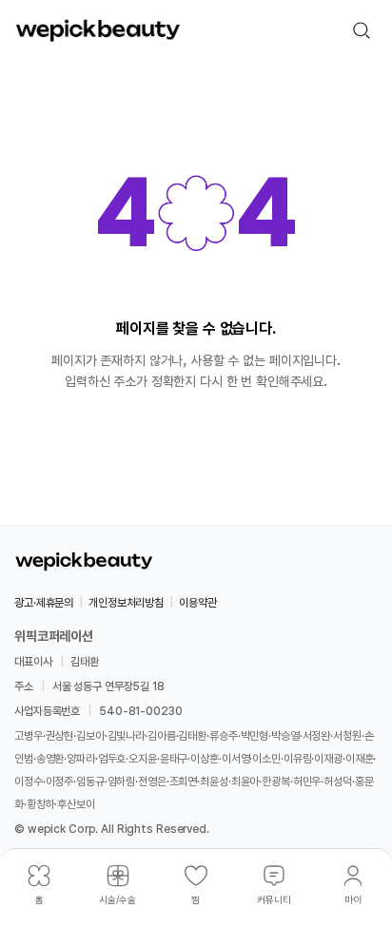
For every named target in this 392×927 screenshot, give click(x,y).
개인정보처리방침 (126, 602)
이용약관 (198, 602)
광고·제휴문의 (43, 602)
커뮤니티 (274, 899)
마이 (353, 899)
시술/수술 (117, 899)
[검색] (361, 30)
